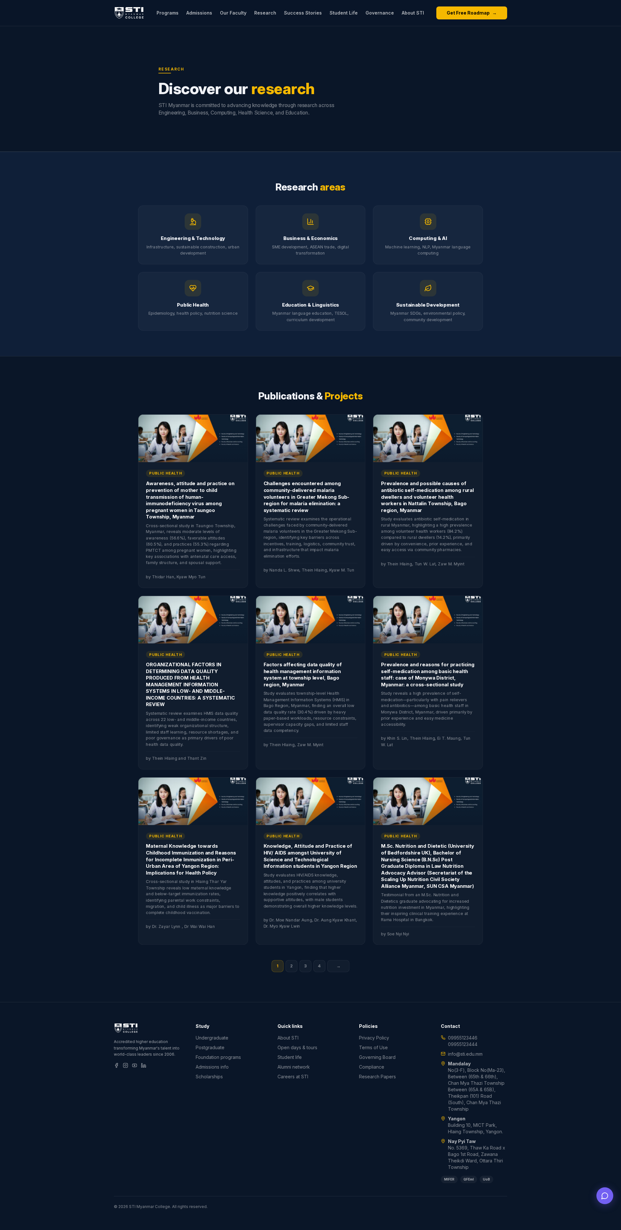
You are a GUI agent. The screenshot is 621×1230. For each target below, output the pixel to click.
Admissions (199, 13)
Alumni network (294, 1067)
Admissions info (212, 1067)
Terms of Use (373, 1047)
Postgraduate (210, 1047)
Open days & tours (297, 1047)
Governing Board (377, 1057)
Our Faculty (233, 13)
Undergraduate (212, 1037)
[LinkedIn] (143, 1065)
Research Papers (377, 1076)
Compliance (371, 1067)
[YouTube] (134, 1065)
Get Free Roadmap (472, 13)
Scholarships (209, 1076)
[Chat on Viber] (604, 1195)
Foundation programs (218, 1057)
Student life (290, 1057)
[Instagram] (125, 1065)
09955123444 (462, 1044)
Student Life (344, 13)
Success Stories (303, 13)
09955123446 (462, 1037)
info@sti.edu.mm (465, 1054)
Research (265, 13)
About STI (413, 13)
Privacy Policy (374, 1037)
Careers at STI (293, 1076)
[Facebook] (116, 1065)
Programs (168, 13)
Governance (379, 13)
